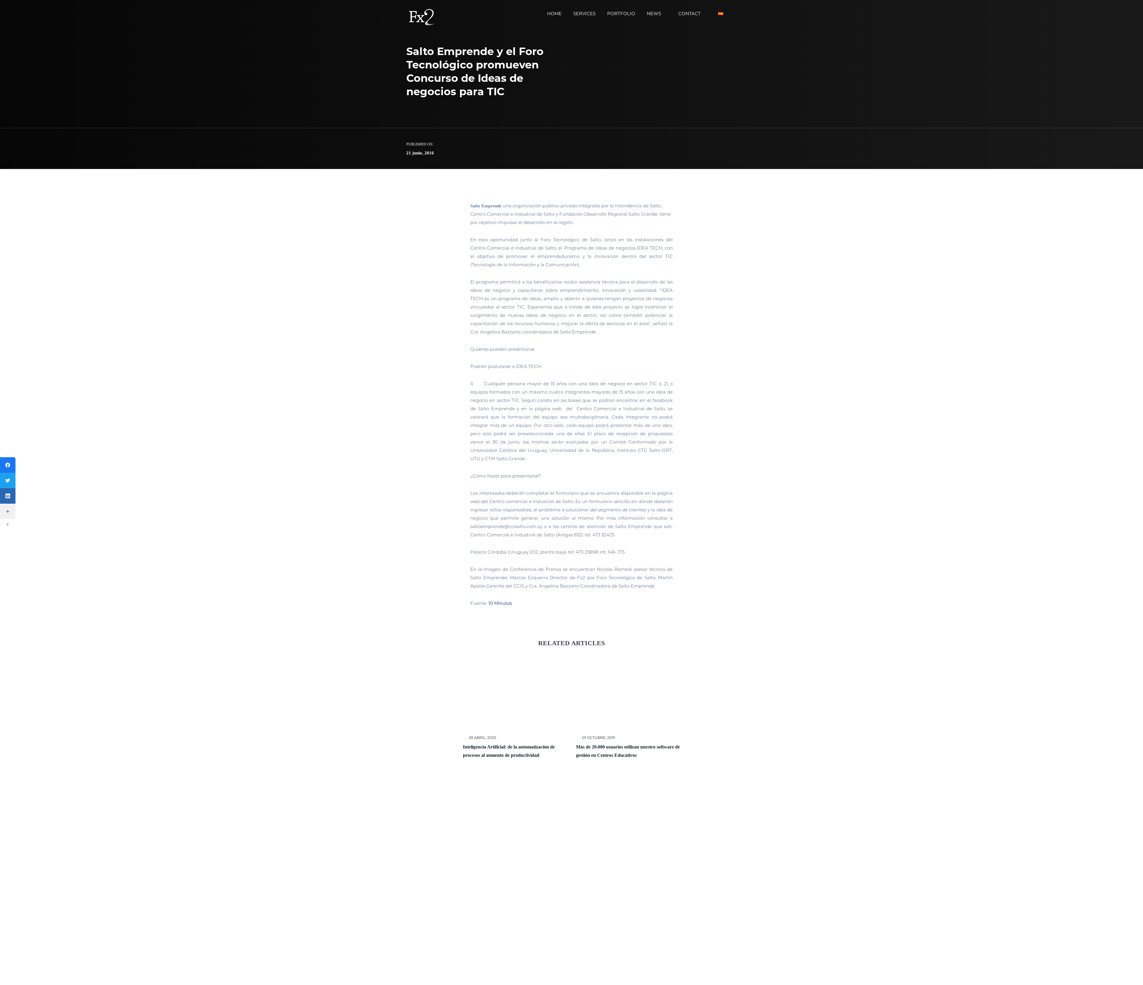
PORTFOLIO (621, 13)
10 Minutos (500, 603)
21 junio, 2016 (420, 153)
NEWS (654, 13)
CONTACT (689, 13)
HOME (554, 13)
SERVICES (584, 13)
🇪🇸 (721, 13)
